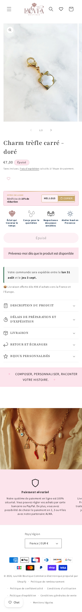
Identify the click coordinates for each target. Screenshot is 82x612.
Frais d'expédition (29, 168)
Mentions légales (43, 602)
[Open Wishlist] (61, 9)
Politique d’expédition (23, 595)
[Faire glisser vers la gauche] (31, 130)
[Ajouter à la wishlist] (17, 179)
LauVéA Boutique (23, 575)
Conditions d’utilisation (61, 588)
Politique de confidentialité (26, 588)
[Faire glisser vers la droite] (51, 130)
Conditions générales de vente (59, 595)
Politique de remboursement (48, 581)
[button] (9, 9)
